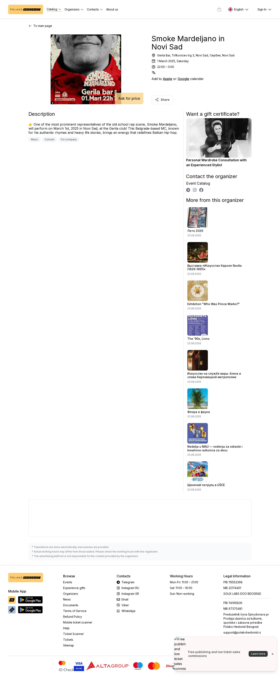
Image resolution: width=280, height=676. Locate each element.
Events (67, 582)
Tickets (68, 639)
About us (112, 9)
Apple (167, 79)
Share (165, 99)
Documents (70, 605)
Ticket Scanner (73, 634)
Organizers (70, 593)
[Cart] (219, 9)
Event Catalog (198, 183)
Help (66, 628)
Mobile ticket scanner (77, 622)
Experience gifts (74, 588)
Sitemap (68, 645)
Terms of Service (75, 611)
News (67, 599)
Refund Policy (72, 616)
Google (183, 79)
